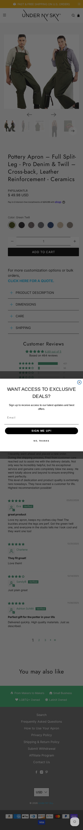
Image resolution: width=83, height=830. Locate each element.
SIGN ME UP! (41, 430)
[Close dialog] (79, 382)
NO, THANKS (41, 441)
